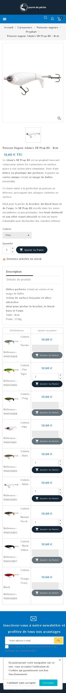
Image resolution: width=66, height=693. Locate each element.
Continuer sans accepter (21, 682)
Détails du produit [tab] (19, 279)
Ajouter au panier (32, 249)
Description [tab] (14, 271)
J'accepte (48, 682)
